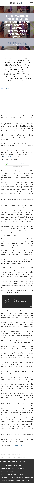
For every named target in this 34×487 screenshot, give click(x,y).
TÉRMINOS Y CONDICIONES (7, 468)
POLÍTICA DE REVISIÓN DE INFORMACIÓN (11, 471)
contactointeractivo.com (14, 480)
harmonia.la (4, 480)
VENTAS (15, 465)
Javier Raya (18, 44)
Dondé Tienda (25, 480)
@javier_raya (20, 445)
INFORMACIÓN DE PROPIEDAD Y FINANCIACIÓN (12, 477)
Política (25, 457)
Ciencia (14, 454)
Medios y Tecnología (6, 457)
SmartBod (7, 157)
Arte (9, 454)
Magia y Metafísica (17, 457)
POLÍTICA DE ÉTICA (20, 468)
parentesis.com (29, 477)
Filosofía (19, 454)
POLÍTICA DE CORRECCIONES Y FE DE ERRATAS (12, 474)
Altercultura (4, 454)
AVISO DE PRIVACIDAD (6, 465)
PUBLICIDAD (22, 465)
